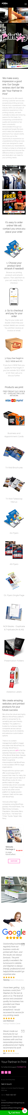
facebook (2, 1072)
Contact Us (21, 1067)
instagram (9, 1072)
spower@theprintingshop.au (12, 1108)
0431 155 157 (11, 1095)
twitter (6, 1072)
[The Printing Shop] (4, 3)
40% (17, 750)
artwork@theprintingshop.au (12, 1103)
